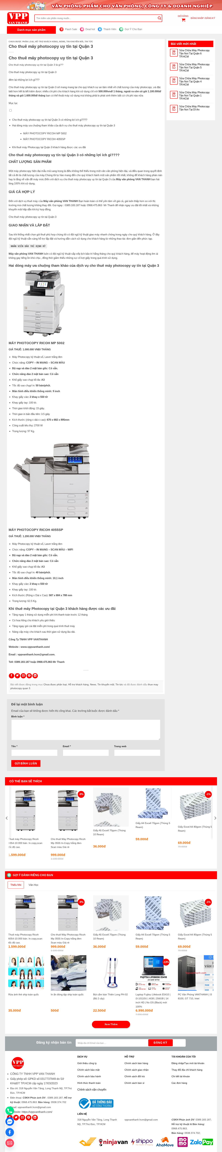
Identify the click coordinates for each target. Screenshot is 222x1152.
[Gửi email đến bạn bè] (23, 676)
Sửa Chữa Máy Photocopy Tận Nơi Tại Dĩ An (194, 108)
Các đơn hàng (179, 1083)
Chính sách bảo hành (89, 1076)
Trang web (120, 746)
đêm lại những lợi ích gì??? (24, 79)
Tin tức (89, 42)
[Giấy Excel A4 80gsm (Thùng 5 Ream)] (196, 805)
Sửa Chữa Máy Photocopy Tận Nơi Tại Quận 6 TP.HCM (194, 53)
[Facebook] (9, 1132)
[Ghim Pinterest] (29, 676)
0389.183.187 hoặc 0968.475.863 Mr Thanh (89, 205)
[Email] (9, 1143)
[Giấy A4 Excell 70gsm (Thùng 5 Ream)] (153, 803)
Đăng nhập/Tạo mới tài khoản (188, 1063)
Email (67, 746)
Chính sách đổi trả (135, 1076)
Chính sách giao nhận (137, 1070)
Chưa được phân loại (21, 42)
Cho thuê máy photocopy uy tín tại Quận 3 (32, 72)
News (62, 42)
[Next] (215, 825)
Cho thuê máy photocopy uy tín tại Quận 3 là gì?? (36, 64)
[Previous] (7, 825)
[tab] (16, 885)
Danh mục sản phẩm (31, 29)
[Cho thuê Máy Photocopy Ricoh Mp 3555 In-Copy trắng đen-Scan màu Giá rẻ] (68, 811)
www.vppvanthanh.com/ (35, 646)
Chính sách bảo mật (88, 1070)
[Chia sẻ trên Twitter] (17, 676)
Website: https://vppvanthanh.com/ (31, 1111)
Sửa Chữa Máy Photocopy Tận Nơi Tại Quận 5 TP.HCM (194, 67)
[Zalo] (9, 1121)
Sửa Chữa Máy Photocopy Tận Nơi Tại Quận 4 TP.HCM (194, 81)
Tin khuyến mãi (74, 42)
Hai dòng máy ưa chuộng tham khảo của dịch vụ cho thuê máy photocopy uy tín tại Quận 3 (63, 125)
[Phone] (9, 1110)
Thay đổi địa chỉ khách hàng (187, 1070)
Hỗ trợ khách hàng (46, 42)
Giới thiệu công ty (87, 1063)
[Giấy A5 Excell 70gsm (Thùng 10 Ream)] (111, 807)
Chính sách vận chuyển (91, 1089)
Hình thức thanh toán (89, 1083)
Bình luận (17, 716)
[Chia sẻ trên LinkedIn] (35, 676)
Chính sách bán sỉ (134, 1083)
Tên (14, 746)
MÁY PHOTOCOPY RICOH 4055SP (44, 139)
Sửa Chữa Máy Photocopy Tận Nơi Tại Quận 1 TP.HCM (194, 95)
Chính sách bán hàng (136, 1063)
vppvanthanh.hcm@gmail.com (36, 654)
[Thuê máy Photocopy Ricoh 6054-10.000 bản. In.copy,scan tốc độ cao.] (26, 811)
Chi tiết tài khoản (181, 1076)
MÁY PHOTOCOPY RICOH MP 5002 (45, 133)
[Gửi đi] (159, 18)
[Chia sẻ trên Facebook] (11, 676)
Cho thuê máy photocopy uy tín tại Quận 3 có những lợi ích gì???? (49, 119)
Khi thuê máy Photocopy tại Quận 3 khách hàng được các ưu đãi (49, 147)
